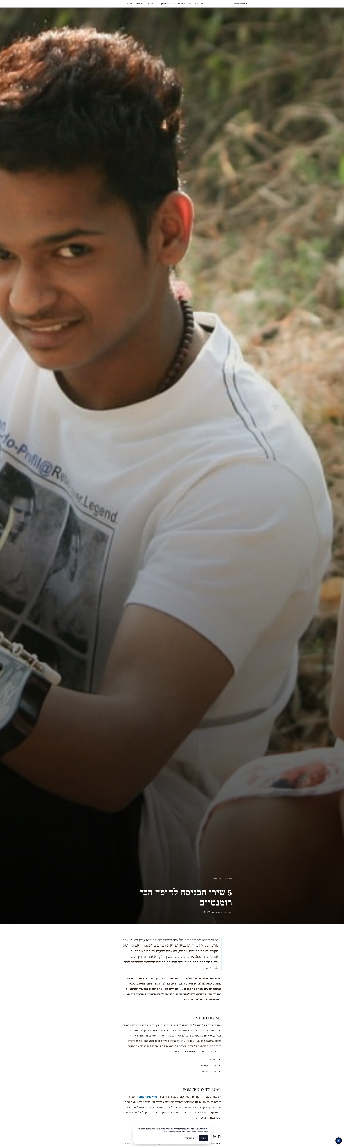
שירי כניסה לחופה (147, 1097)
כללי (215, 878)
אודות (129, 3)
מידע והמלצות (179, 3)
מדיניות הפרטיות (175, 1131)
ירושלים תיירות (240, 3)
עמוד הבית (199, 3)
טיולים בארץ (165, 3)
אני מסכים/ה (190, 1138)
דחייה (203, 1138)
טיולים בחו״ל (152, 3)
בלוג (189, 3)
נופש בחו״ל (140, 3)
